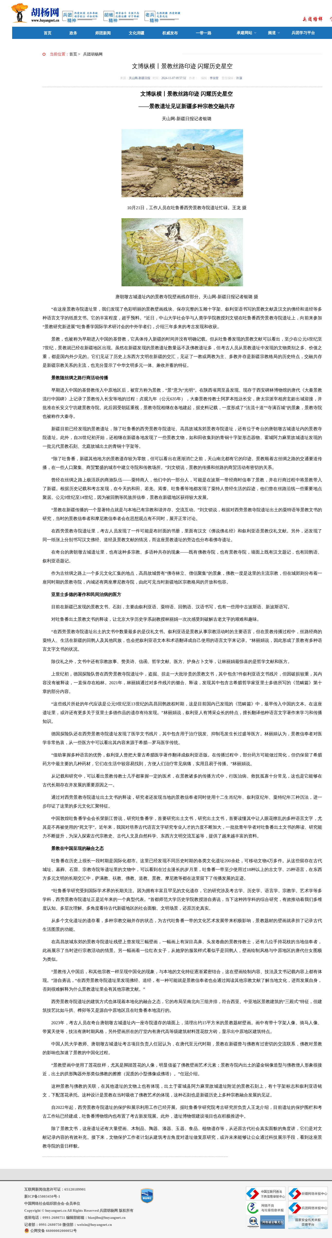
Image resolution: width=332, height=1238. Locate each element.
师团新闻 (103, 33)
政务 (73, 33)
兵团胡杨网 (93, 54)
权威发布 (170, 33)
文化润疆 (136, 33)
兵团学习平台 (303, 33)
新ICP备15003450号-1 (42, 1196)
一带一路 (203, 33)
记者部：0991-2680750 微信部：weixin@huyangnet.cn (68, 1225)
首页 (48, 33)
